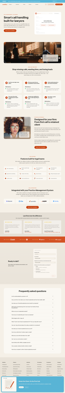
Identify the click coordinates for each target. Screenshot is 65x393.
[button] (32, 296)
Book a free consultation (10, 30)
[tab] (48, 60)
